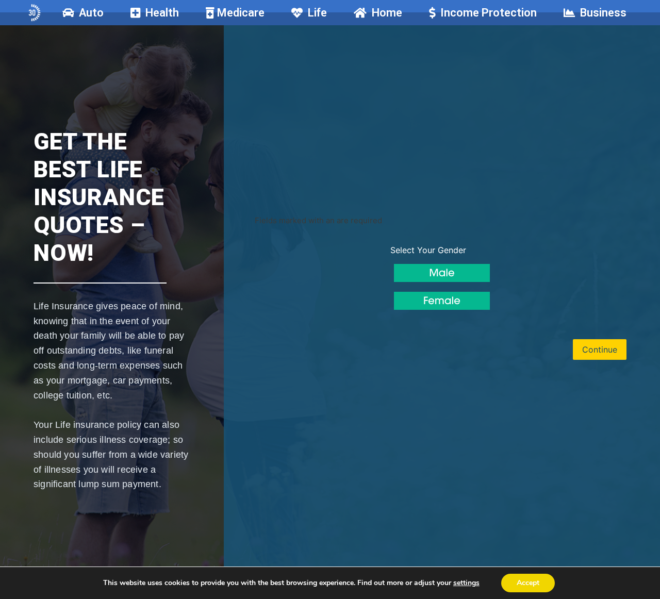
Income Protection (486, 12)
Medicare (239, 12)
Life (315, 12)
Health (159, 12)
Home (384, 12)
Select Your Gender (428, 250)
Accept (528, 583)
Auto (89, 12)
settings (466, 583)
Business (600, 12)
